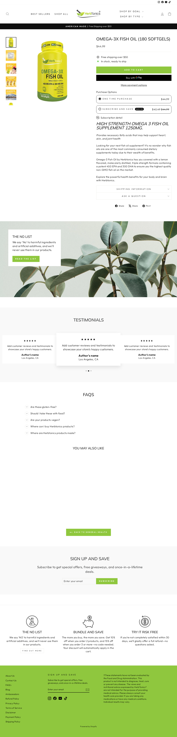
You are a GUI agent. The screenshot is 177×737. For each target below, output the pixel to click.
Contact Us (11, 680)
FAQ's (8, 685)
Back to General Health (90, 532)
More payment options (134, 85)
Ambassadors (12, 694)
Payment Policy (13, 717)
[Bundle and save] (88, 621)
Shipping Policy (13, 721)
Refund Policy (12, 698)
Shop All (61, 14)
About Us (10, 675)
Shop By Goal (130, 11)
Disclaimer (11, 712)
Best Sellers (40, 14)
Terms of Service (14, 708)
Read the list (26, 259)
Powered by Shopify (88, 726)
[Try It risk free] (144, 621)
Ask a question (134, 196)
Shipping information (134, 189)
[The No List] (32, 621)
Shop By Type (130, 16)
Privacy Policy (12, 703)
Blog (8, 689)
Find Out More (32, 651)
